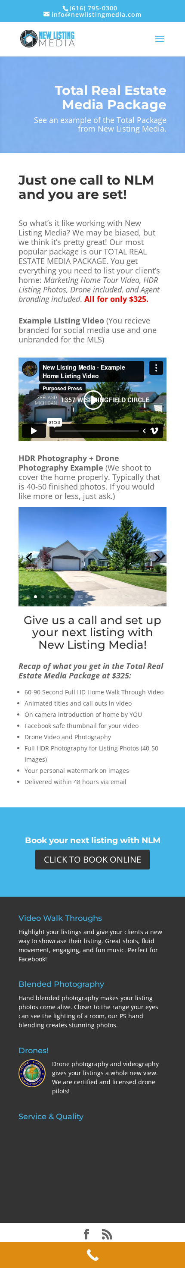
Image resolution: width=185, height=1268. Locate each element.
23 (35, 605)
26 (57, 605)
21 (20, 605)
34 (115, 605)
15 (123, 596)
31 (94, 605)
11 (94, 596)
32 (101, 605)
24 (42, 605)
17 (137, 596)
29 (79, 605)
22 (28, 605)
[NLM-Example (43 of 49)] (92, 604)
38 (145, 605)
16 (130, 596)
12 (101, 596)
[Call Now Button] (92, 1255)
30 (86, 605)
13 (108, 596)
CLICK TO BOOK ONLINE (92, 859)
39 (152, 605)
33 (108, 605)
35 (123, 605)
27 (64, 605)
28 (72, 605)
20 (159, 596)
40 (159, 605)
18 (145, 596)
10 (86, 596)
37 (137, 605)
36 (130, 605)
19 (152, 596)
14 (115, 596)
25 (50, 605)
